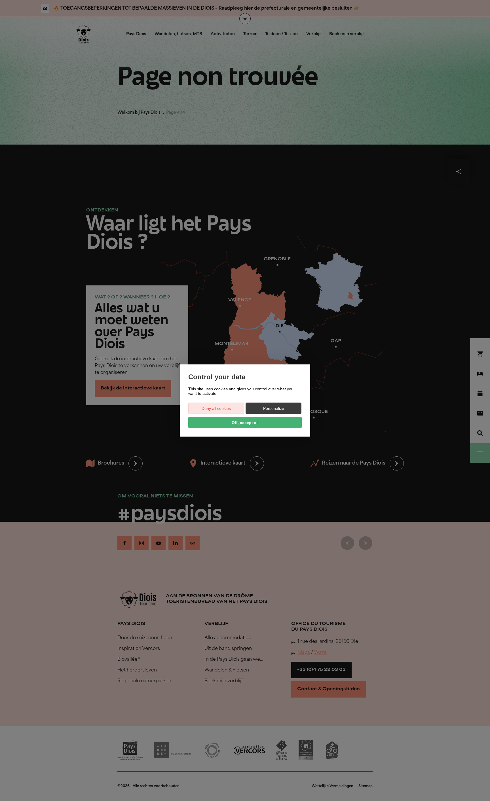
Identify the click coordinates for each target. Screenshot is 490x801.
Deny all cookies (216, 408)
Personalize (273, 408)
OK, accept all (245, 422)
